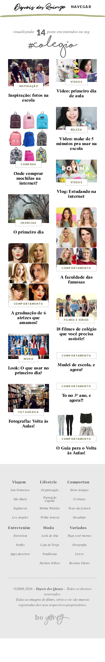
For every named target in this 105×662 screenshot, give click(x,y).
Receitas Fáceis (79, 563)
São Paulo (20, 499)
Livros (79, 554)
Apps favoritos (20, 554)
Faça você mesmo (79, 535)
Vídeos (76, 81)
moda (28, 358)
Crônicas (79, 499)
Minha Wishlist (50, 508)
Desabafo (79, 517)
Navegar (81, 7)
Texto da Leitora (79, 508)
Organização (50, 490)
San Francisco (20, 490)
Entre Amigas (79, 490)
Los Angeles (20, 517)
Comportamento (76, 268)
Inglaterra (20, 508)
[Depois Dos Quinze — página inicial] (42, 6)
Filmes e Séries (76, 319)
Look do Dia (49, 535)
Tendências (49, 554)
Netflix (20, 544)
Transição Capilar (50, 499)
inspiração (28, 86)
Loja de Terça (49, 544)
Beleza (76, 129)
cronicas (28, 222)
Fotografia (28, 412)
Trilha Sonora (49, 517)
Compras (28, 164)
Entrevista (20, 535)
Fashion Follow (50, 563)
